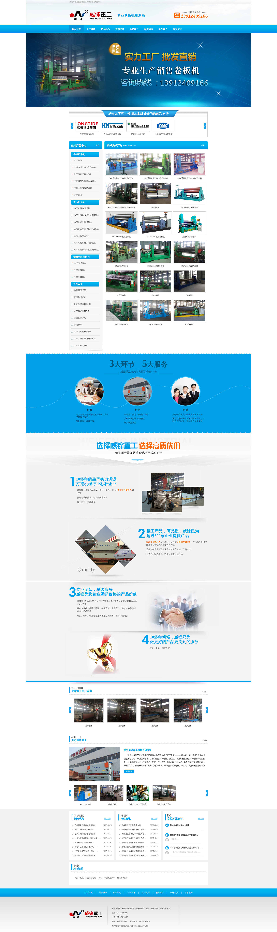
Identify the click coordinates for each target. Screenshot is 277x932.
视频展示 (148, 29)
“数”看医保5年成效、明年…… (86, 851)
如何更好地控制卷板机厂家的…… (135, 830)
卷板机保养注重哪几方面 (131, 825)
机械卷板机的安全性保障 (179, 825)
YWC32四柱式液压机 (82, 208)
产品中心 (105, 29)
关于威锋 (91, 29)
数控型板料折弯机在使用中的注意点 (184, 835)
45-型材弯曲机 (79, 277)
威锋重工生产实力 (81, 691)
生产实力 (134, 29)
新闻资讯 (119, 29)
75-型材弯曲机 (79, 270)
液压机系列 (79, 202)
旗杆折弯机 (78, 325)
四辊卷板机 (78, 160)
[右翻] (205, 126)
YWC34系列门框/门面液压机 (85, 243)
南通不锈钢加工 (132, 926)
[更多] (107, 817)
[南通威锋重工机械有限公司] (91, 15)
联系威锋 (177, 29)
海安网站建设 (165, 909)
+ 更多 (96, 145)
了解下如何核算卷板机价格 (85, 834)
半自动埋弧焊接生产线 (82, 304)
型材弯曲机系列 (81, 257)
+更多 (204, 692)
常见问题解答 (175, 818)
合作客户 (163, 29)
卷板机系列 (79, 154)
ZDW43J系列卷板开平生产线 (85, 339)
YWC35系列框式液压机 (83, 222)
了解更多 (129, 771)
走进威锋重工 (79, 740)
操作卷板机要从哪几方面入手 (133, 842)
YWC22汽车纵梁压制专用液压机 (86, 215)
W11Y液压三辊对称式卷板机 (85, 181)
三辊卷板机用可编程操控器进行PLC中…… (186, 848)
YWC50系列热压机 (81, 236)
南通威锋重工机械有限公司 (138, 750)
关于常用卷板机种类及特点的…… (135, 838)
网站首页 (76, 29)
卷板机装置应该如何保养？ (85, 825)
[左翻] (72, 126)
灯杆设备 (78, 284)
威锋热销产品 (114, 145)
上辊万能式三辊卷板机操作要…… (135, 847)
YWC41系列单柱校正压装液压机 (86, 250)
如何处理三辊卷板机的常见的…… (135, 855)
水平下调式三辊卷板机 (82, 174)
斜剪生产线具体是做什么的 (85, 855)
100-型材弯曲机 (80, 263)
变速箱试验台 (143, 926)
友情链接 (78, 868)
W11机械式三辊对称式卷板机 (85, 167)
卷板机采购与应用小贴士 (84, 842)
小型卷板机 (78, 195)
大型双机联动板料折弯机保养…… (135, 834)
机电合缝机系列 (80, 318)
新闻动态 (79, 818)
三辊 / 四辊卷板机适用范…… (86, 830)
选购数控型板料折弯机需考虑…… (135, 851)
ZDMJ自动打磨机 (80, 345)
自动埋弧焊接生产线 (81, 311)
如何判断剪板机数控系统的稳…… (88, 838)
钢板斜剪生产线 (80, 290)
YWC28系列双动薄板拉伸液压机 (86, 229)
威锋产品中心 (79, 145)
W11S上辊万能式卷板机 (83, 188)
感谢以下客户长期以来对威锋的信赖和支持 (138, 114)
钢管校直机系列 (80, 297)
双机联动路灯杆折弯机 (82, 332)
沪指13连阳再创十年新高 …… (86, 847)
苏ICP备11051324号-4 (141, 909)
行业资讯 (125, 818)
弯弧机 (123, 926)
